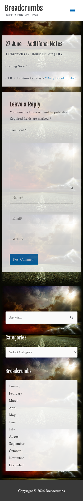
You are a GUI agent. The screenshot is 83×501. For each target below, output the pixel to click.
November (16, 457)
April (12, 407)
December (16, 465)
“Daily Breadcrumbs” (60, 78)
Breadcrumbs (24, 8)
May (12, 414)
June (12, 422)
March (13, 400)
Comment (18, 130)
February (15, 393)
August (14, 436)
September (16, 443)
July (12, 429)
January (14, 386)
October (15, 450)
